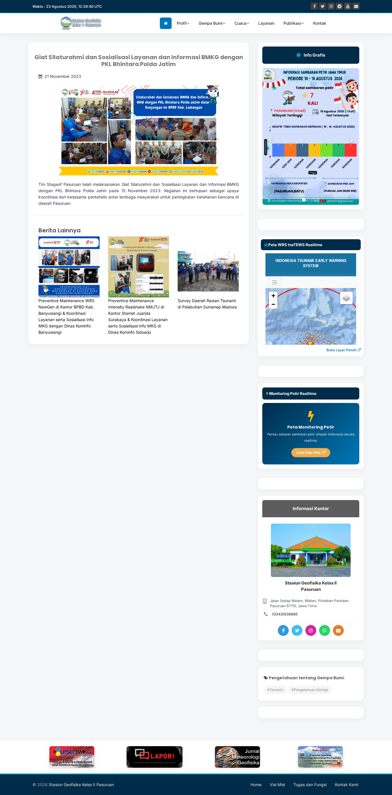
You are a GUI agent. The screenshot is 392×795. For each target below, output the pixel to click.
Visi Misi (277, 784)
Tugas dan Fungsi (310, 784)
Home (256, 784)
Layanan (266, 23)
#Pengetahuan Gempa (310, 690)
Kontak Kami (346, 784)
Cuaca (240, 23)
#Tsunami (275, 690)
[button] (267, 136)
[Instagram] (310, 630)
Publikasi (292, 23)
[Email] (338, 630)
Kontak (319, 23)
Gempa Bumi (211, 23)
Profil (182, 23)
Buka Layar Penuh (342, 350)
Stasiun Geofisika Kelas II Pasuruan (81, 784)
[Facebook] (283, 630)
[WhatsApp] (324, 630)
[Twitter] (297, 630)
